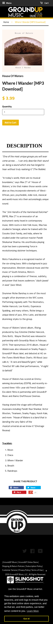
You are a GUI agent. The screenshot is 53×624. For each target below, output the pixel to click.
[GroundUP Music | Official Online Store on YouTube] (40, 552)
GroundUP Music (10, 562)
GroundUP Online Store (28, 562)
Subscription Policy (34, 566)
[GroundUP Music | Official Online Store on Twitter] (24, 552)
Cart (46, 2)
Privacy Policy (24, 570)
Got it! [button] (26, 618)
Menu (8, 2)
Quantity (7, 106)
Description (24, 146)
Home (6, 22)
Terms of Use (37, 570)
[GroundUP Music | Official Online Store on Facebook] (32, 552)
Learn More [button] (33, 611)
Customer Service (9, 570)
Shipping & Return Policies (13, 566)
